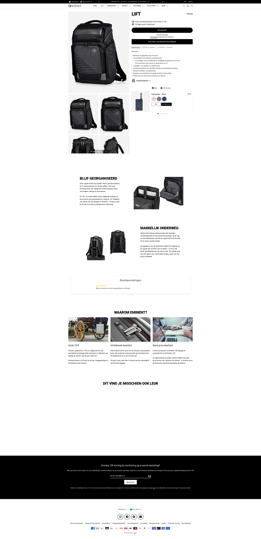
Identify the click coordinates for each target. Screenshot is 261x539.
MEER (164, 6)
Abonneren (130, 482)
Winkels (190, 1)
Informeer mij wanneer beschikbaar (162, 41)
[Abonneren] (149, 476)
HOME (95, 6)
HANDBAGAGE (111, 6)
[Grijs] (159, 98)
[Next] (162, 2)
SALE (102, 6)
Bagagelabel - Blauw (159, 94)
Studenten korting (174, 523)
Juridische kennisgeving (92, 523)
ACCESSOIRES (151, 6)
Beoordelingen (186, 523)
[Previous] (98, 2)
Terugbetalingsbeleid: (119, 523)
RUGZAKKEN (137, 6)
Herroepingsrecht (133, 523)
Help (185, 1)
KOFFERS (125, 6)
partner (164, 523)
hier (154, 488)
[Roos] (154, 98)
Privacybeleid (106, 523)
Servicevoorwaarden (76, 523)
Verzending (153, 37)
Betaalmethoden (154, 523)
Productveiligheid (142, 80)
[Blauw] (164, 98)
